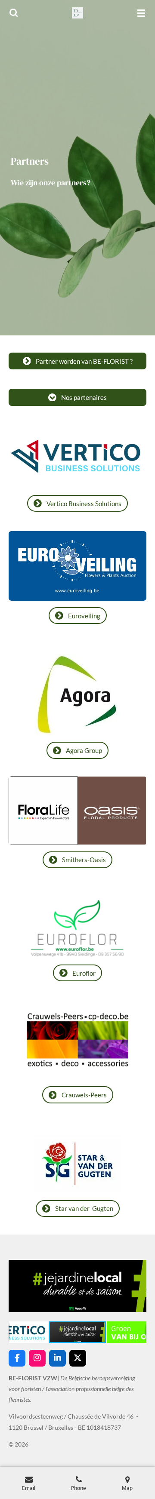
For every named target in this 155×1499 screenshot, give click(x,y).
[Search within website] (13, 13)
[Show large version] (77, 566)
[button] (139, 1259)
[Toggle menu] (141, 13)
